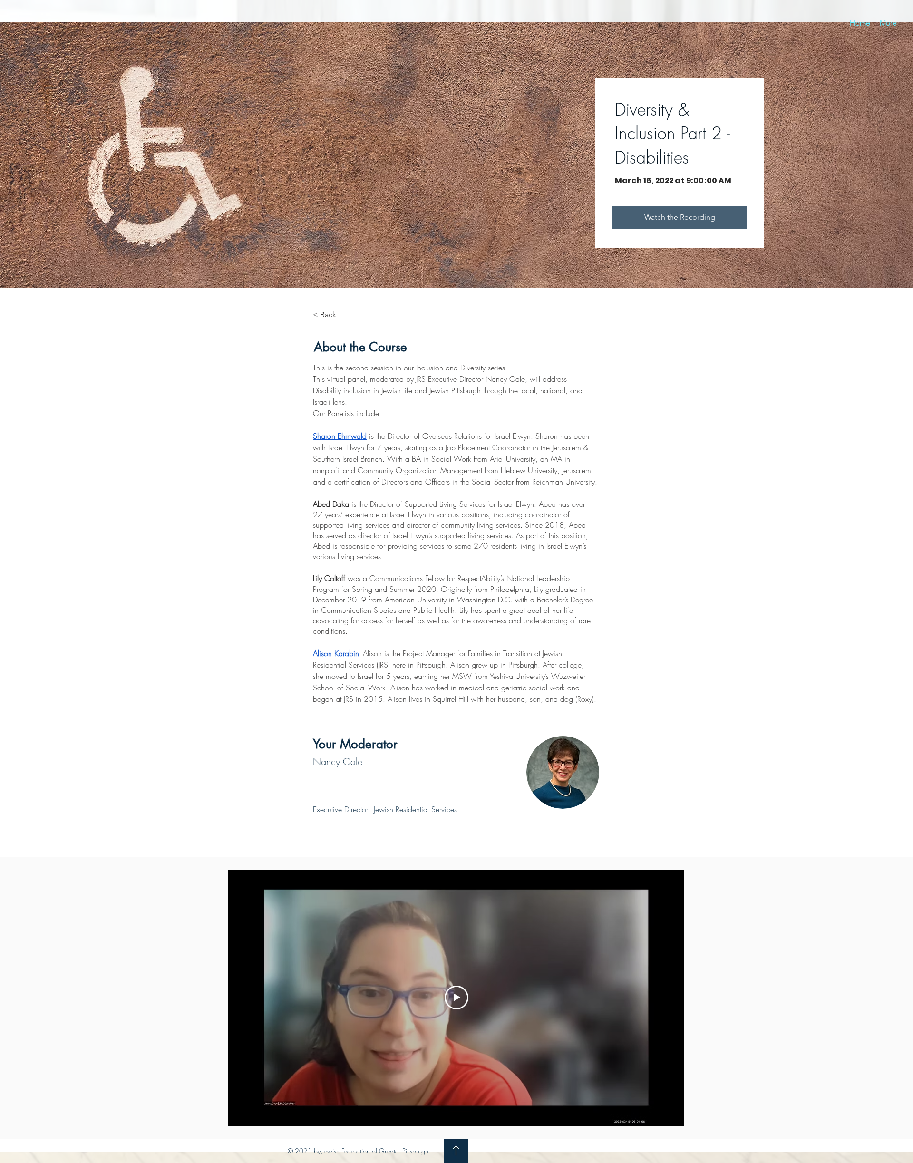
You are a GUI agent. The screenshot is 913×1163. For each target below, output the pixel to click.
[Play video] (456, 997)
